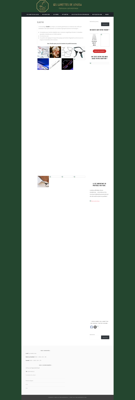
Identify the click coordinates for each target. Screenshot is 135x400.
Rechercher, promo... (94, 21)
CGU (27, 384)
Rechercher (105, 24)
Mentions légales (29, 380)
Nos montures (46, 14)
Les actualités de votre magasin (80, 14)
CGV (27, 388)
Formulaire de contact (31, 375)
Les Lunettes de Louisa (33, 14)
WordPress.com (82, 397)
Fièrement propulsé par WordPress (58, 397)
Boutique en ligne (97, 14)
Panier (107, 14)
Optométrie (65, 14)
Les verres (56, 14)
